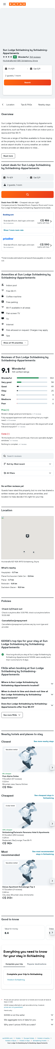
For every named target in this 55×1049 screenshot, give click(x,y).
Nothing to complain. (13, 444)
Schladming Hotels (39, 1041)
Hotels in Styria (10, 1041)
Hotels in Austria (43, 1038)
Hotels (18, 1038)
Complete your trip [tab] (14, 964)
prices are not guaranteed (13, 1007)
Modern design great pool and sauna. (21, 414)
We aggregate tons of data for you (20, 1019)
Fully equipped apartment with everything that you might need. (24, 418)
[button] (4, 4)
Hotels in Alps (24, 1041)
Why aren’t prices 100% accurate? (20, 1024)
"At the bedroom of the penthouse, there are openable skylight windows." (27, 439)
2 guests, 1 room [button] (13, 75)
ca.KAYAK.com (7, 1038)
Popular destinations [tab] (36, 964)
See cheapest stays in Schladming (44, 796)
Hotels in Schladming (16, 979)
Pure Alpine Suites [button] (10, 776)
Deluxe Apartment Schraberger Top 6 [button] (18, 887)
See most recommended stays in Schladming (43, 852)
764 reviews (35, 57)
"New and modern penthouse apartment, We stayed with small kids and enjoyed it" (27, 425)
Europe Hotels (29, 1038)
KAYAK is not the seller (14, 1015)
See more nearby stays (44, 741)
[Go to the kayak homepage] (17, 4)
